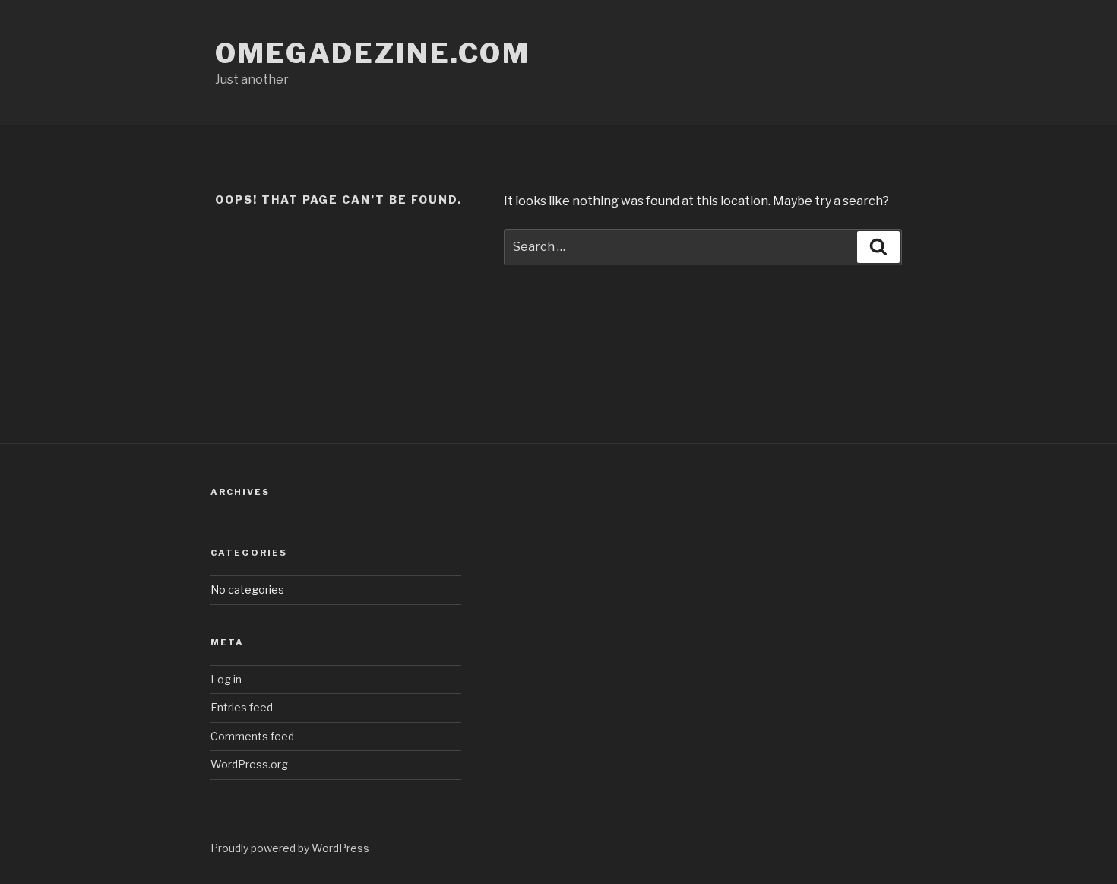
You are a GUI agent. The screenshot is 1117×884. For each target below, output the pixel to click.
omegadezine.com (372, 53)
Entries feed (241, 707)
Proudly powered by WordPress (289, 847)
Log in (226, 679)
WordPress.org (249, 764)
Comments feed (252, 736)
